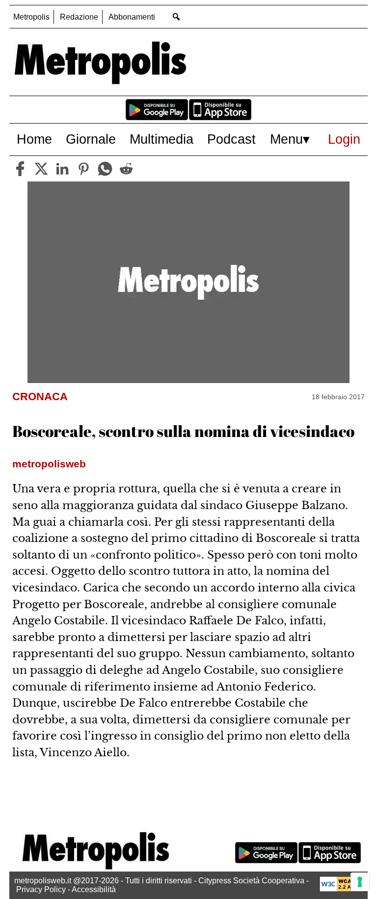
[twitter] (41, 169)
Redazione (79, 17)
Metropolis (31, 17)
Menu (286, 139)
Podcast (231, 139)
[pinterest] (83, 169)
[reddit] (126, 169)
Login (344, 139)
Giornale (91, 139)
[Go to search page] (176, 16)
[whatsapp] (105, 169)
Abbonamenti (131, 17)
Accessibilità (94, 889)
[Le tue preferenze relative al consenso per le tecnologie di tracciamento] (359, 882)
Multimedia (161, 139)
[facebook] (20, 169)
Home (34, 139)
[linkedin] (62, 169)
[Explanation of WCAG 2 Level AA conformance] (341, 889)
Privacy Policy (41, 889)
